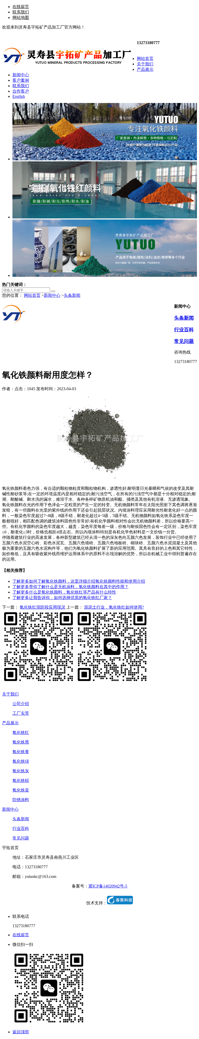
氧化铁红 (20, 732)
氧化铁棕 (20, 780)
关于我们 (10, 694)
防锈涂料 (20, 799)
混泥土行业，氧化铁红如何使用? (114, 607)
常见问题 (184, 341)
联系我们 (20, 12)
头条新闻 (72, 295)
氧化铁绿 (20, 761)
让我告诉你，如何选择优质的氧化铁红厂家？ (62, 597)
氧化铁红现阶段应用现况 (42, 607)
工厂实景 (20, 713)
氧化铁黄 (20, 751)
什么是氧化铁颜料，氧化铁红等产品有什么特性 (64, 592)
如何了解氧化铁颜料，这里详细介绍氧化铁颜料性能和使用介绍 (78, 581)
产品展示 (10, 723)
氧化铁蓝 (20, 790)
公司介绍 (20, 703)
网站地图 (20, 17)
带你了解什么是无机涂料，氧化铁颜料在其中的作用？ (70, 586)
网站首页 (32, 295)
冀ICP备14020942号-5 (107, 886)
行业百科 (184, 329)
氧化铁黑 (20, 742)
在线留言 (20, 6)
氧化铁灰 (20, 771)
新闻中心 (52, 295)
